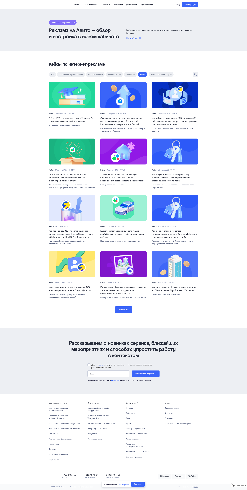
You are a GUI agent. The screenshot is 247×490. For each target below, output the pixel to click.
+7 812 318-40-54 (91, 475)
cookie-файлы (123, 484)
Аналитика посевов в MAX (137, 451)
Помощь (129, 408)
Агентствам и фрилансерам (125, 4)
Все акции (53, 433)
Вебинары (130, 413)
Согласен (138, 484)
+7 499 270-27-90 (69, 475)
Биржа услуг (54, 459)
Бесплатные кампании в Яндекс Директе (58, 416)
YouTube (192, 476)
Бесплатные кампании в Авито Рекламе (58, 409)
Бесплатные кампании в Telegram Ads (65, 423)
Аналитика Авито (133, 438)
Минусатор (92, 433)
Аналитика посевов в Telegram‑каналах (134, 445)
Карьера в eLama (172, 408)
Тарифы (106, 4)
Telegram (179, 476)
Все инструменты (94, 438)
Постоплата (54, 444)
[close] (245, 485)
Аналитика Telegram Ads (136, 433)
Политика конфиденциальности (81, 487)
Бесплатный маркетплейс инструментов (98, 409)
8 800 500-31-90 (113, 475)
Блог (128, 418)
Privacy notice (240, 485)
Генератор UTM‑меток (97, 428)
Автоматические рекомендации (101, 423)
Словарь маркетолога (135, 428)
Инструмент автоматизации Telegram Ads (99, 416)
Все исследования (134, 456)
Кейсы (51, 113)
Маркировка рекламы (58, 454)
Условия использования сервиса (178, 423)
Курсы (128, 423)
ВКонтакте (164, 476)
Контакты (169, 413)
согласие (99, 364)
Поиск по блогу (195, 74)
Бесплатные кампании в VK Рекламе (64, 428)
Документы (169, 418)
